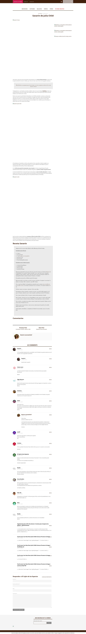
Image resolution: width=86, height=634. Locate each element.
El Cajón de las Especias (30, 576)
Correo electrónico (16, 583)
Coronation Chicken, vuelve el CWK (23, 329)
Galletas (39, 8)
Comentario (15, 593)
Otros (51, 8)
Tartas (46, 8)
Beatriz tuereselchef (26, 414)
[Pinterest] (58, 1)
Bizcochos (25, 8)
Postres (40, 13)
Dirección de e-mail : (38, 620)
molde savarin (20, 285)
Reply (50, 348)
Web (13, 588)
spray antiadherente (46, 284)
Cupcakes (32, 8)
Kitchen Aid (48, 271)
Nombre (14, 579)
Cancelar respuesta (46, 576)
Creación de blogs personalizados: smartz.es (34, 632)
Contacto (32, 1)
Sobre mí (26, 1)
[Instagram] (57, 1)
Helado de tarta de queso (41, 329)
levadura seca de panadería (24, 256)
